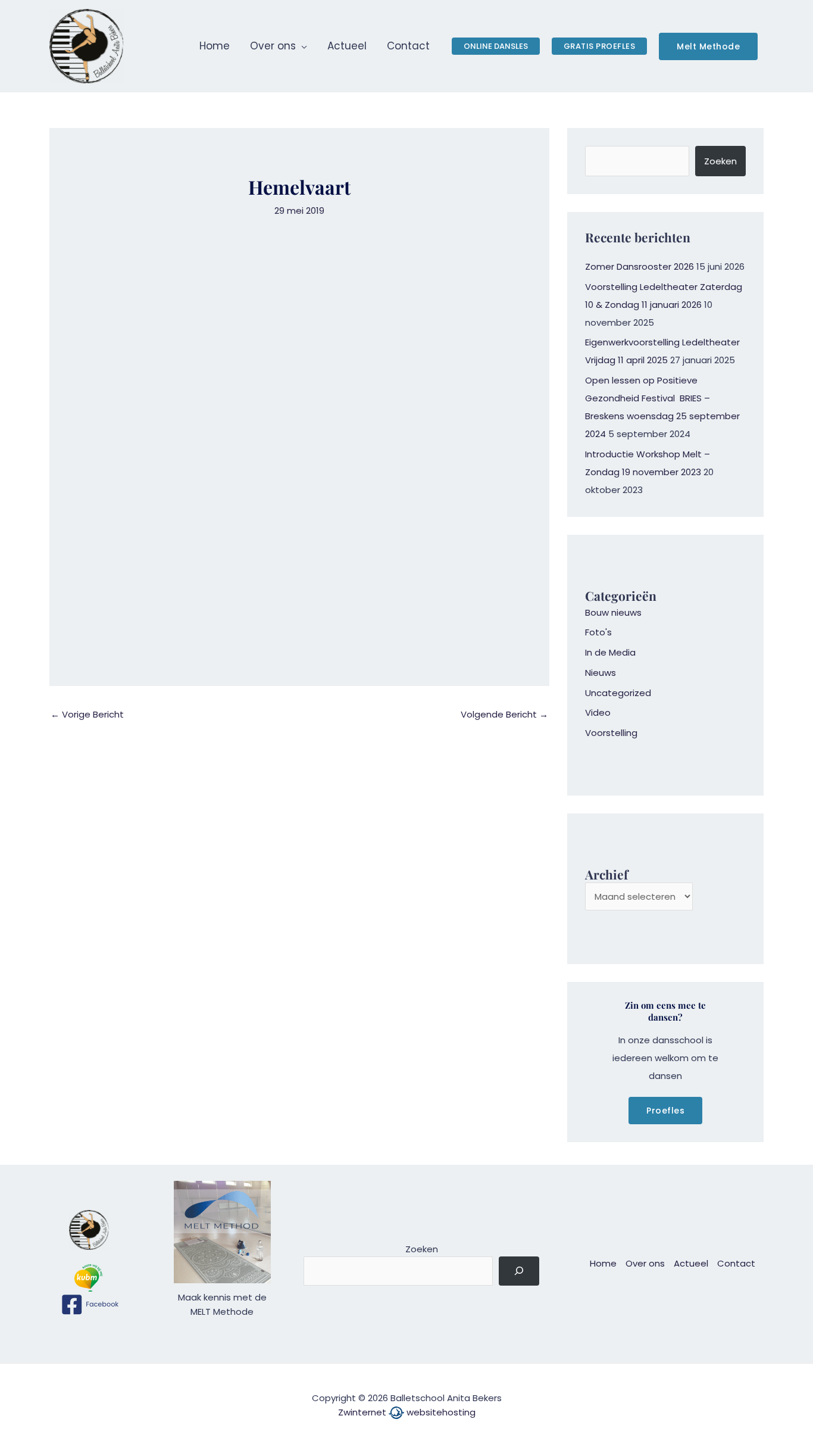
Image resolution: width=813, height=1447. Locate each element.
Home (603, 1263)
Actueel (691, 1263)
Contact (736, 1263)
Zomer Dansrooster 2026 (639, 266)
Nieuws (600, 672)
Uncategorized (618, 693)
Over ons (645, 1263)
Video (598, 712)
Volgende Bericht (504, 714)
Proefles (665, 1111)
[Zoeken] (519, 1271)
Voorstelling (611, 732)
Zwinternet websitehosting (407, 1412)
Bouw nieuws (613, 612)
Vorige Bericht (87, 714)
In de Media (610, 652)
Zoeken (720, 161)
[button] (301, 46)
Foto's (598, 632)
